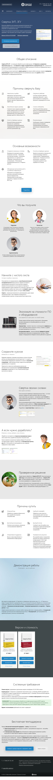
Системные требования (11, 46)
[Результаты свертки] (31, 414)
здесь (42, 408)
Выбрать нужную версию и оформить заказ (19, 748)
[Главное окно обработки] (22, 414)
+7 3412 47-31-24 (46, 4)
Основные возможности (10, 41)
